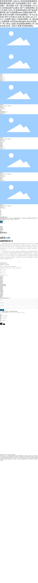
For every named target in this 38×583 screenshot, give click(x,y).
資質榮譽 (1, 229)
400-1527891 (6, 275)
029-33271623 (4, 269)
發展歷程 (1, 228)
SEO (4, 313)
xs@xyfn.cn (3, 272)
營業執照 (1, 313)
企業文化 (1, 227)
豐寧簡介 (1, 226)
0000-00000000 (2, 108)
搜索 (1, 221)
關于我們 (1, 224)
